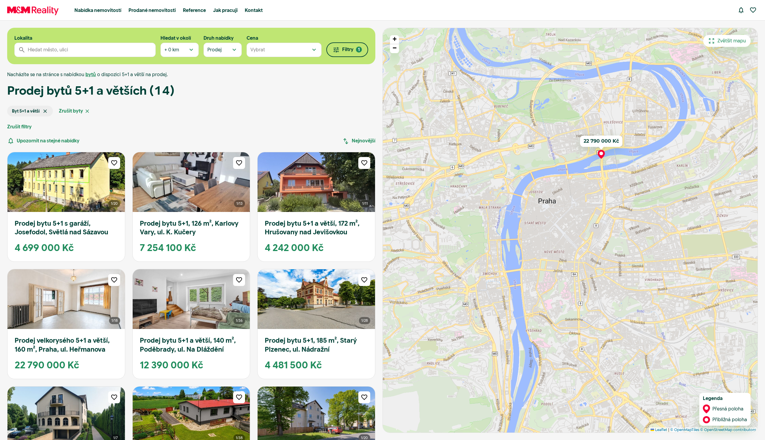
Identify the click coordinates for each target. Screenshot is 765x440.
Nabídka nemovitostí (97, 10)
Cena (252, 38)
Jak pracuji (225, 10)
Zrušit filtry (19, 127)
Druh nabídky (219, 38)
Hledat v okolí (175, 38)
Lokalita (23, 38)
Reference (194, 10)
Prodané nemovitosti (152, 10)
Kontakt (254, 10)
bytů (90, 74)
